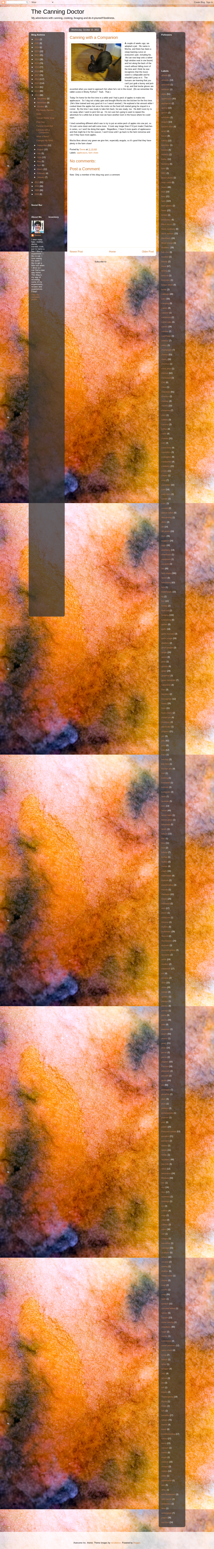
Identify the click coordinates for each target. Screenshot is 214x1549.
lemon (164, 810)
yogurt (164, 1517)
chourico (165, 396)
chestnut (165, 364)
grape (163, 671)
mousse (165, 922)
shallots (164, 1271)
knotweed (165, 782)
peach (164, 1034)
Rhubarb (165, 1178)
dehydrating (166, 517)
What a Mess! (42, 136)
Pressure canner (168, 1131)
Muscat (164, 936)
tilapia (164, 1406)
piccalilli (165, 1076)
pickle (164, 1080)
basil (163, 168)
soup (163, 1294)
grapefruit (165, 675)
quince (164, 1145)
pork (163, 1122)
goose (164, 657)
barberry (165, 154)
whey (163, 1490)
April (39, 165)
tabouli (164, 1359)
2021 (37, 59)
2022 (37, 55)
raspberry (165, 1159)
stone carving (167, 1322)
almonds (165, 80)
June (39, 157)
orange (164, 992)
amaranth (165, 84)
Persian (164, 1066)
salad (163, 1220)
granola (164, 666)
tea (162, 1383)
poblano (164, 1108)
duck (163, 536)
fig (162, 596)
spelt (163, 1299)
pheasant (165, 1071)
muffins (164, 927)
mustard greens (168, 950)
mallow (164, 862)
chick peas (166, 368)
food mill (165, 610)
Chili (163, 382)
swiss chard (166, 1350)
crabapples (166, 457)
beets (163, 210)
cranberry (165, 466)
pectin (164, 1057)
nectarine (165, 955)
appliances (166, 103)
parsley (164, 1006)
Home (112, 251)
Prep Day (40, 122)
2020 (37, 63)
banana (164, 150)
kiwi (163, 773)
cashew (164, 331)
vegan (164, 1457)
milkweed (165, 903)
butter (164, 289)
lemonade (165, 824)
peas (163, 1048)
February (41, 173)
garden (164, 624)
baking (164, 140)
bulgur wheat (167, 285)
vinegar (164, 1466)
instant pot (166, 717)
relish (163, 1169)
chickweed (166, 378)
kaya (163, 755)
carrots (164, 326)
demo (163, 522)
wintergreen (166, 1513)
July (39, 153)
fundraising (166, 620)
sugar (163, 1331)
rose (163, 1192)
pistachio (165, 1094)
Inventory (165, 722)
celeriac (164, 340)
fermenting (166, 582)
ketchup (165, 759)
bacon (164, 136)
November (42, 102)
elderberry (165, 550)
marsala (165, 880)
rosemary (165, 1196)
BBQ (163, 173)
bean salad (166, 182)
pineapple (165, 1090)
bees (163, 201)
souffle (164, 1290)
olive (163, 982)
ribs (163, 1183)
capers (164, 308)
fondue (164, 606)
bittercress (166, 220)
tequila (164, 1392)
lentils (164, 829)
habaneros (166, 685)
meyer (164, 899)
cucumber (165, 485)
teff (162, 1387)
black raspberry (168, 229)
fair (162, 568)
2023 (37, 51)
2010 (37, 186)
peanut (164, 1038)
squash (164, 1317)
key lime (165, 764)
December (42, 98)
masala (164, 889)
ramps (164, 1155)
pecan (164, 1052)
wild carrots (166, 1499)
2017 (37, 75)
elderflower (166, 554)
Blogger (136, 1543)
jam (163, 736)
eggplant (165, 541)
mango (164, 866)
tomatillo (165, 1415)
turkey (164, 1438)
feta (163, 587)
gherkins (165, 643)
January (41, 177)
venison (164, 1462)
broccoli (164, 275)
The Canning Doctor (57, 11)
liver (163, 848)
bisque (164, 215)
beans (164, 187)
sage (163, 1215)
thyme (164, 1401)
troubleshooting (168, 1434)
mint (163, 908)
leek (163, 806)
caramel (165, 313)
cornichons (166, 447)
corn (163, 443)
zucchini (165, 1522)
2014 (37, 87)
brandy (164, 261)
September (42, 145)
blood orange (167, 243)
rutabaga (165, 1201)
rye (162, 1206)
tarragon (165, 1369)
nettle (163, 959)
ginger (164, 652)
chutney (165, 401)
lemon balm (166, 815)
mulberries (166, 931)
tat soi (164, 1378)
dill (162, 527)
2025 (37, 43)
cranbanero (166, 461)
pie (162, 1085)
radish (164, 1150)
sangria (164, 1238)
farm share (93, 153)
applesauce (82, 153)
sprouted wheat (168, 1308)
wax (163, 1485)
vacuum (165, 1448)
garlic (163, 629)
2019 (37, 67)
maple (164, 871)
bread (163, 266)
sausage (165, 1248)
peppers (165, 1062)
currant (164, 499)
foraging (165, 615)
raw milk (165, 1164)
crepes (164, 475)
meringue (165, 894)
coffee (164, 429)
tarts (163, 1373)
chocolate (165, 392)
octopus (165, 978)
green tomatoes (168, 680)
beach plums (167, 178)
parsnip (164, 1010)
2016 (37, 79)
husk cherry (166, 713)
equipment (166, 559)
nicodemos (116, 1543)
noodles (164, 964)
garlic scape (166, 638)
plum (163, 1099)
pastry (164, 1020)
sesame (165, 1262)
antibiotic (165, 89)
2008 (37, 194)
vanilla (164, 1452)
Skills (38, 114)
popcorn (165, 1117)
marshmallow (167, 885)
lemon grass (166, 820)
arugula (164, 122)
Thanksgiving (167, 1397)
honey (164, 703)
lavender (165, 801)
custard (164, 508)
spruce (164, 1313)
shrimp (164, 1280)
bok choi (165, 252)
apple (163, 94)
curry (163, 503)
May (39, 161)
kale (163, 750)
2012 (37, 95)
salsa (163, 1229)
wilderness (166, 1504)
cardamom (166, 317)
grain (163, 661)
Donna (37, 235)
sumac (164, 1336)
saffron (164, 1210)
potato (164, 1127)
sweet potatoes (168, 1345)
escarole (165, 564)
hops (163, 708)
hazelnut (165, 694)
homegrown (166, 699)
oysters (164, 996)
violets (164, 1471)
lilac (163, 838)
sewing (164, 1266)
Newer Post (76, 251)
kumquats (165, 792)
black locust (166, 224)
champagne (166, 350)
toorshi (164, 1424)
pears (163, 1043)
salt (163, 1234)
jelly (163, 741)
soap (163, 1285)
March (40, 169)
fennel (164, 578)
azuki (163, 131)
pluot (163, 1104)
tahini (163, 1364)
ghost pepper (167, 647)
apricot (164, 108)
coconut (165, 424)
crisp (163, 480)
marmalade (166, 875)
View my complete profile (35, 297)
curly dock (166, 494)
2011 (37, 182)
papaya (164, 1001)
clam (163, 415)
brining (164, 271)
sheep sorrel (166, 1276)
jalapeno (165, 731)
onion (163, 987)
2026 (37, 39)
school (164, 1257)
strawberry (166, 1327)
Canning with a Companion (43, 131)
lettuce (164, 834)
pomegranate (167, 1113)
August (40, 149)
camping (165, 303)
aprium (164, 112)
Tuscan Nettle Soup (45, 118)
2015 (37, 83)
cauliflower (166, 336)
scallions (165, 1252)
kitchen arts (166, 769)
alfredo (164, 75)
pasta (163, 1015)
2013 (37, 91)
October (41, 106)
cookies (164, 438)
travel (163, 1429)
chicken (164, 373)
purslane (165, 1141)
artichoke (165, 117)
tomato (164, 1420)
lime (163, 843)
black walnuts (167, 233)
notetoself (165, 968)
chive (163, 387)
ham (163, 689)
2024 (37, 47)
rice (163, 1187)
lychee (164, 857)
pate (163, 1024)
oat (162, 973)
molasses (165, 917)
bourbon (165, 257)
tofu (163, 1411)
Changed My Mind (44, 140)
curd (163, 489)
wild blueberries (168, 1494)
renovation (166, 1173)
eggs (163, 545)
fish (163, 601)
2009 (37, 190)
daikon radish (167, 513)
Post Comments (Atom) (118, 261)
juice (163, 745)
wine (163, 1508)
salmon (164, 1224)
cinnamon (165, 410)
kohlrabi (164, 787)
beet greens (166, 206)
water (163, 1476)
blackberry (166, 238)
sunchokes (166, 1341)
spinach (164, 1303)
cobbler (164, 419)
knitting (164, 778)
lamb (163, 796)
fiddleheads (166, 592)
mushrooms (166, 941)
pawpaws (165, 1029)
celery (164, 345)
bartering (165, 164)
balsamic (165, 145)
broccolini (165, 280)
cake (163, 299)
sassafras (165, 1243)
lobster (164, 852)
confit (163, 433)
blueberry (165, 247)
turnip (163, 1443)
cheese (164, 354)
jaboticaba (166, 727)
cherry (164, 359)
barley (164, 159)
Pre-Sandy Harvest (45, 110)
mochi (164, 913)
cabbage (165, 294)
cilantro (164, 406)
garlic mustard (167, 634)
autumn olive (167, 126)
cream (164, 471)
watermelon (166, 1480)
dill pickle (165, 531)
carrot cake (166, 322)
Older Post (148, 251)
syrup (163, 1355)
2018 (37, 71)
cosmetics (166, 452)
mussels (165, 945)
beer (163, 196)
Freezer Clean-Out (44, 126)
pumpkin (165, 1136)
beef (163, 192)
